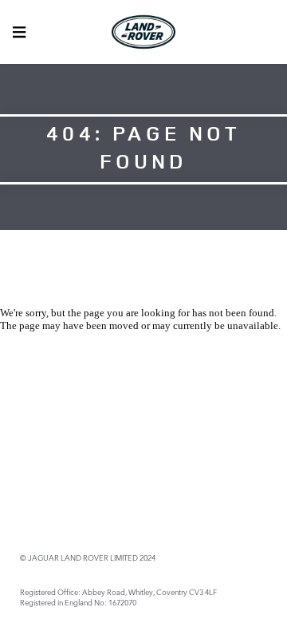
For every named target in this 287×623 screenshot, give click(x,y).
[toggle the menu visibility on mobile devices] (19, 32)
